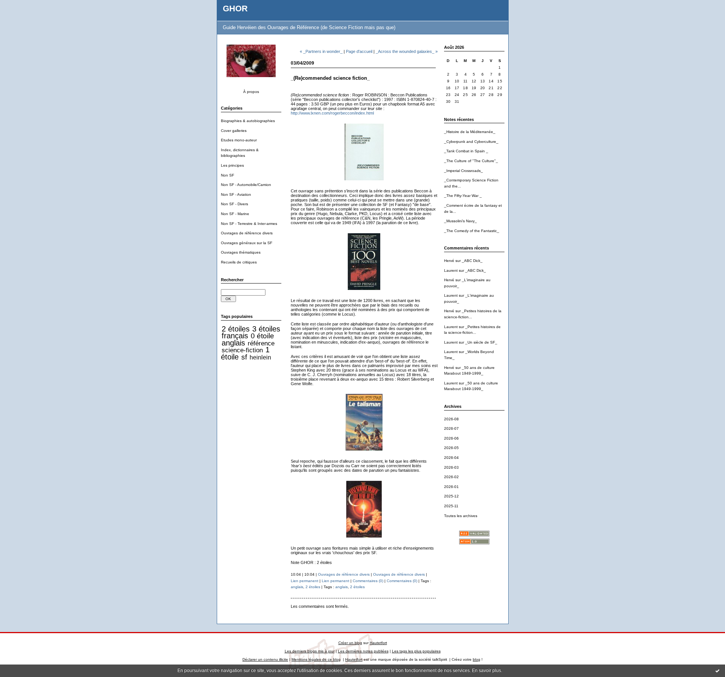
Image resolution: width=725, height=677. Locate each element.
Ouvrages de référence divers (247, 233)
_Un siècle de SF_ (481, 342)
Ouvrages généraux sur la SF (246, 243)
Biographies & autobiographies (248, 121)
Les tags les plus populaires (416, 651)
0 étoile (262, 336)
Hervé (449, 261)
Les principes (232, 165)
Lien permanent (304, 581)
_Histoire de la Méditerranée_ (469, 132)
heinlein (260, 357)
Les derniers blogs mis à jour (310, 651)
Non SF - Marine (235, 214)
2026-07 (451, 428)
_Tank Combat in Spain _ (466, 151)
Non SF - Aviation (236, 194)
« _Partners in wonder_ (321, 51)
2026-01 (451, 487)
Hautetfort (378, 643)
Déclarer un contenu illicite (265, 659)
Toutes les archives (460, 516)
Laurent (451, 270)
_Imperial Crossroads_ (463, 171)
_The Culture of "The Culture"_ (471, 161)
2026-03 (451, 467)
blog (476, 659)
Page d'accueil (359, 51)
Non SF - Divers (234, 204)
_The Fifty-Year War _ (463, 196)
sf (244, 357)
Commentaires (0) (368, 581)
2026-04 (451, 457)
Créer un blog (350, 643)
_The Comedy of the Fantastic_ (471, 231)
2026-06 (451, 438)
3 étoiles (266, 329)
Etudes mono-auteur (239, 140)
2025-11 (451, 506)
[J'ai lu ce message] (717, 671)
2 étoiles (236, 329)
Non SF (227, 175)
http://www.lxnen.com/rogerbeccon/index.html (332, 113)
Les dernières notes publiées (363, 651)
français (235, 336)
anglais (233, 343)
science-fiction (242, 350)
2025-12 (451, 496)
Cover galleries (234, 131)
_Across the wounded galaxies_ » (407, 51)
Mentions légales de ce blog (316, 659)
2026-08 (451, 419)
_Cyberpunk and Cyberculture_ (471, 141)
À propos (251, 92)
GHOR (235, 8)
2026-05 (451, 448)
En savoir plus (486, 670)
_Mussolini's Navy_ (460, 221)
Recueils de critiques (239, 262)
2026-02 (451, 477)
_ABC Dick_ (472, 261)
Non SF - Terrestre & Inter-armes (249, 224)
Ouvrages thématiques (241, 252)
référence (261, 343)
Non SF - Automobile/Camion (246, 185)
